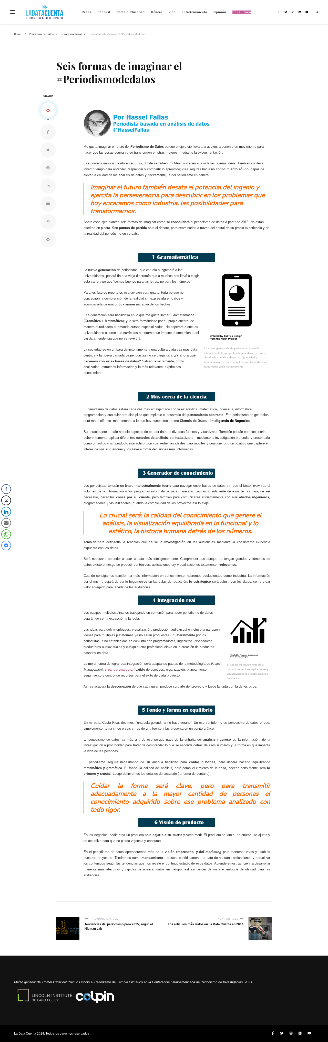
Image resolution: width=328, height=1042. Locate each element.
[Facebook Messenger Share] (6, 545)
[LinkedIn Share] (6, 512)
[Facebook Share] (6, 489)
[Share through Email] (6, 523)
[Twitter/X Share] (6, 500)
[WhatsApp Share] (6, 534)
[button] (6, 556)
